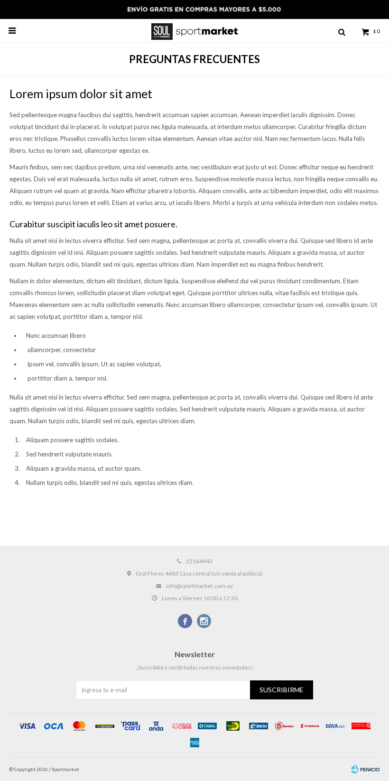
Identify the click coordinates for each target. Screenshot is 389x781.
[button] (341, 31)
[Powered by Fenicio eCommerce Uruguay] (365, 769)
